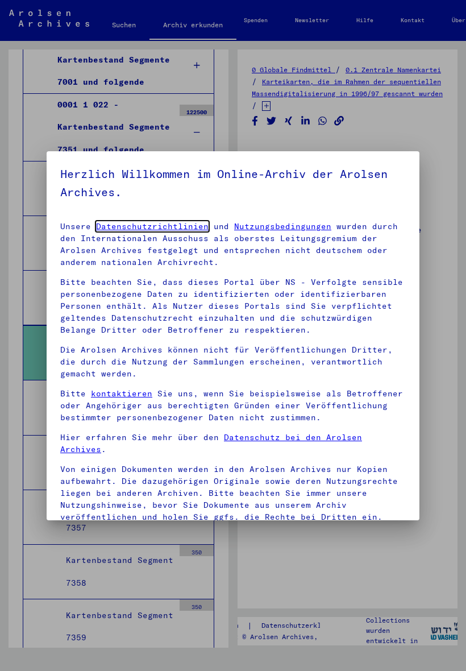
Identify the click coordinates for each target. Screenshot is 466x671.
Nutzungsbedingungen (282, 226)
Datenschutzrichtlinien (152, 226)
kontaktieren (121, 393)
